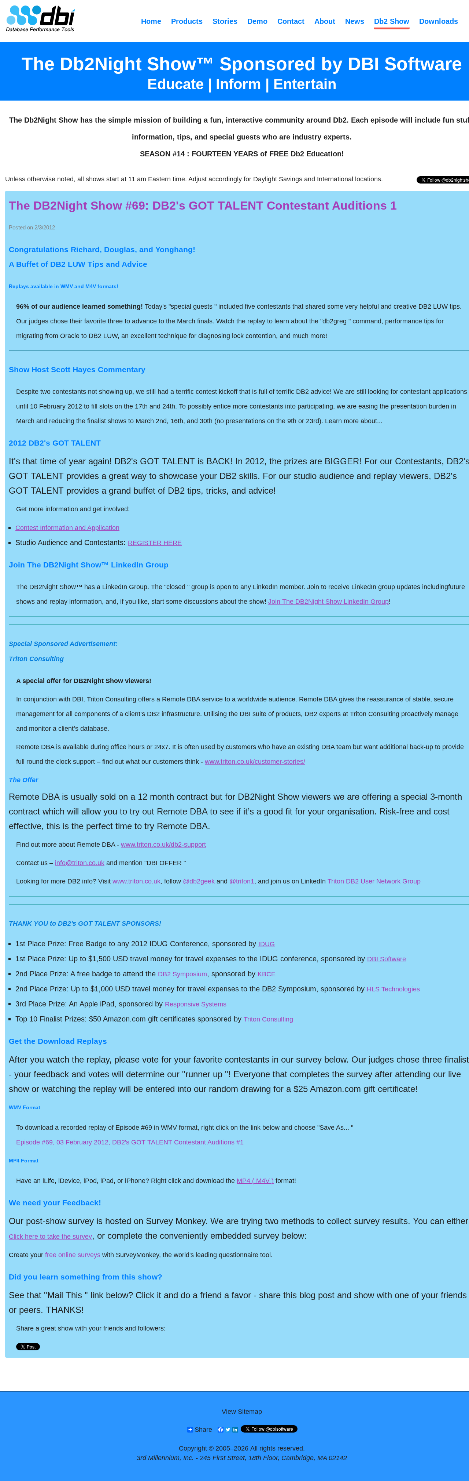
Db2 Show (391, 21)
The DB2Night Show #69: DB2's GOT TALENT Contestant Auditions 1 (203, 205)
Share (203, 1430)
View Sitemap (242, 1411)
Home (151, 21)
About (324, 21)
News (354, 21)
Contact (290, 21)
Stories (225, 21)
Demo (257, 21)
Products (187, 21)
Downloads (438, 21)
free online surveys (72, 1255)
